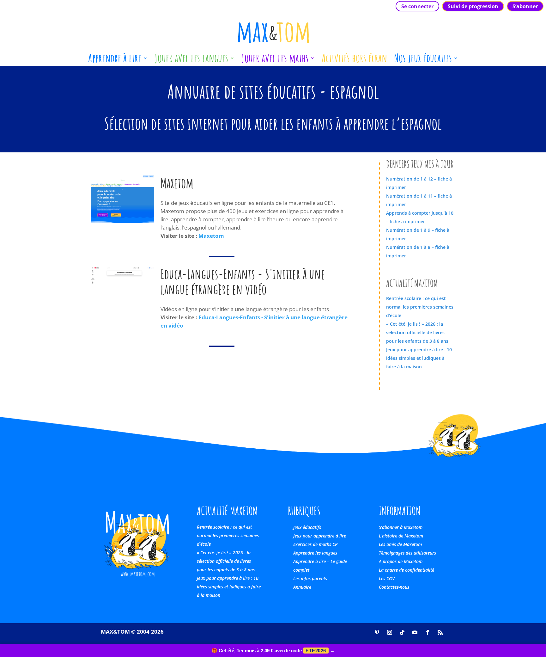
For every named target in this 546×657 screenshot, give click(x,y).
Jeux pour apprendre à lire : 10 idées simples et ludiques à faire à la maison (419, 358)
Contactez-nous (394, 587)
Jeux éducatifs (307, 527)
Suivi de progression (473, 6)
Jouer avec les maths (274, 60)
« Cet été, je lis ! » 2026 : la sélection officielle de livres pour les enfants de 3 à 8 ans (417, 332)
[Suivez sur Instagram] (390, 632)
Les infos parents (310, 578)
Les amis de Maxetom (400, 544)
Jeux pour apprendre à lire (319, 536)
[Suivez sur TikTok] (402, 632)
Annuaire (302, 587)
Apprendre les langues (315, 553)
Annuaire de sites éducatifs (241, 91)
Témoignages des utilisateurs (407, 553)
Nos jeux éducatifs (423, 60)
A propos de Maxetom (400, 561)
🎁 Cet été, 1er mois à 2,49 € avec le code (273, 650)
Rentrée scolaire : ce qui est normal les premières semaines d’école (419, 306)
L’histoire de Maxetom (401, 536)
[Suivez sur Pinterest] (377, 632)
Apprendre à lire (114, 60)
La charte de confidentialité (406, 570)
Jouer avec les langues (191, 60)
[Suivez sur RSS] (440, 632)
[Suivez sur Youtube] (415, 632)
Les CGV (387, 578)
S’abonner (525, 6)
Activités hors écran (354, 60)
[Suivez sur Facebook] (427, 632)
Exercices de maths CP (315, 544)
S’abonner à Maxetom (400, 527)
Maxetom (211, 235)
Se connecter (417, 6)
